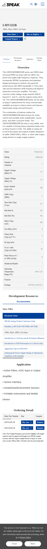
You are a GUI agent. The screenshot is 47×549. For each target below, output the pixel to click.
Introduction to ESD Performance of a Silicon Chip (23, 343)
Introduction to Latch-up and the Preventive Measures (24, 338)
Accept (14, 544)
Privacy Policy (25, 537)
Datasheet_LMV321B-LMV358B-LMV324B (21, 327)
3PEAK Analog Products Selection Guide (19, 321)
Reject (33, 544)
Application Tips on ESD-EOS (15, 349)
